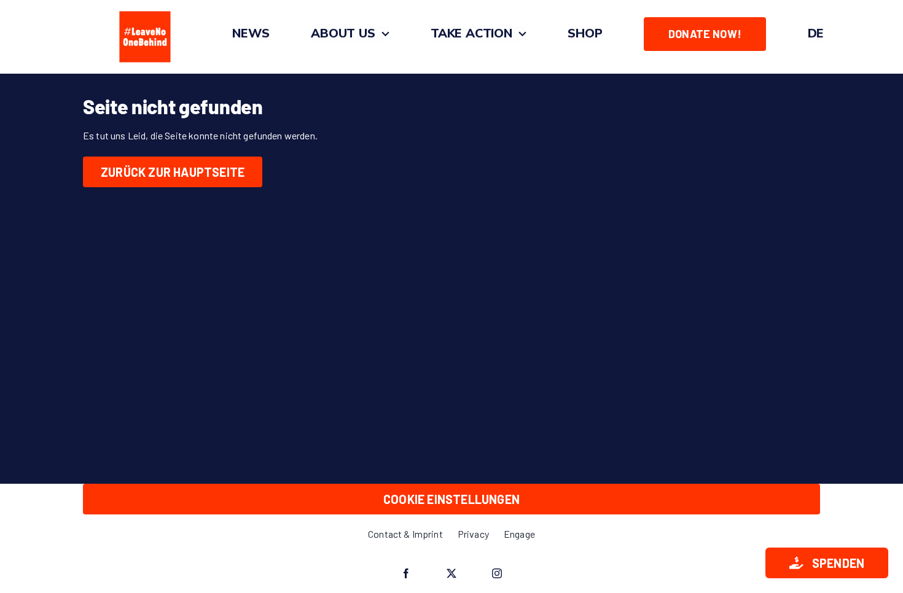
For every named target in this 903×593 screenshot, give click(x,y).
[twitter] (451, 573)
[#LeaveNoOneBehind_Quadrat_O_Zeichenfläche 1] (145, 11)
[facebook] (406, 573)
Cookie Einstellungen (451, 499)
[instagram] (497, 573)
